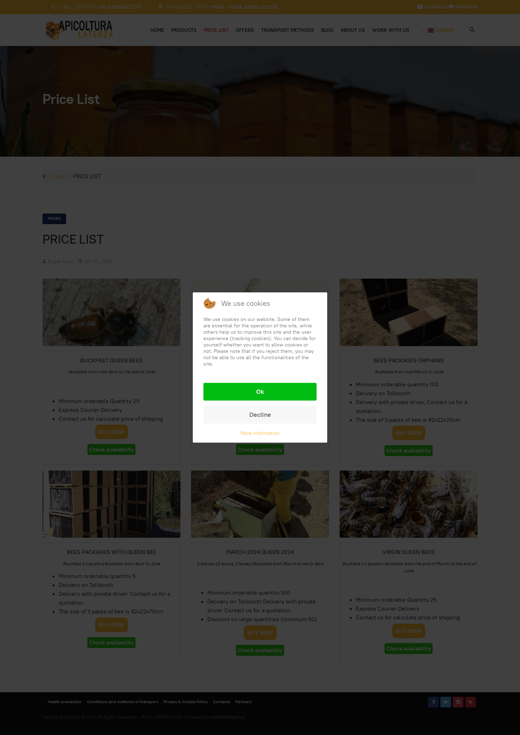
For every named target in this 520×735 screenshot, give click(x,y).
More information (260, 433)
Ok (260, 391)
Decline (260, 414)
